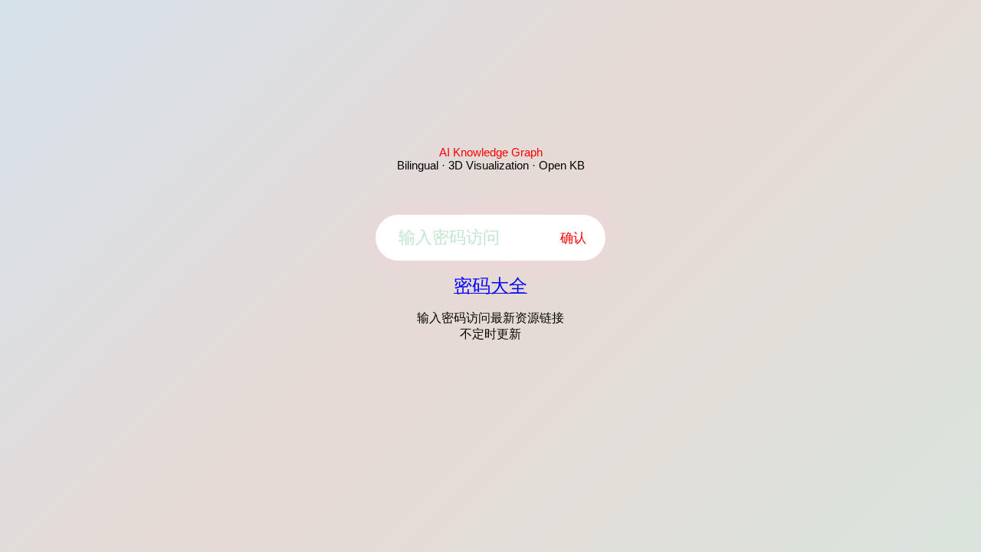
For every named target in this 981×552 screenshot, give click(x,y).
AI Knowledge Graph (491, 152)
